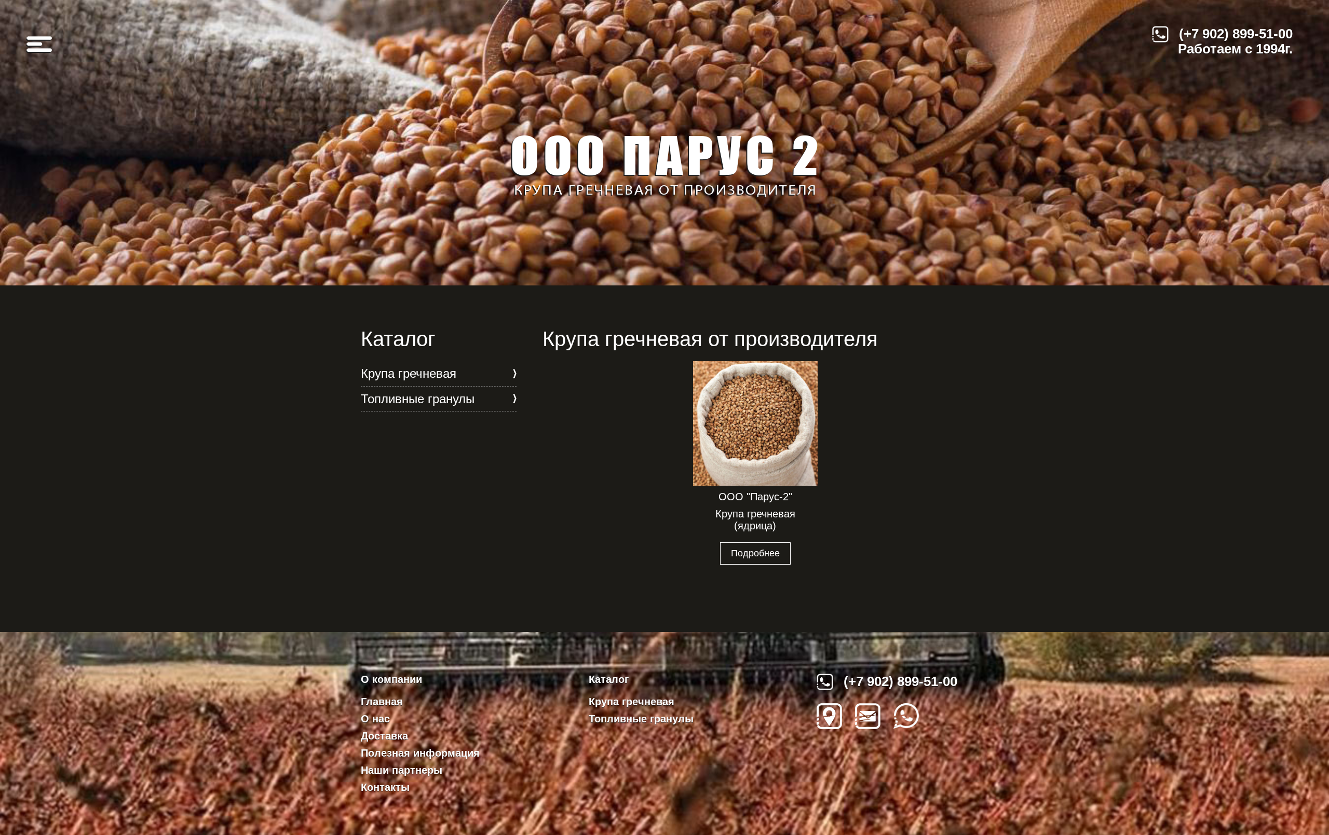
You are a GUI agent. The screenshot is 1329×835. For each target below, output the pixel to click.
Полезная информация (420, 753)
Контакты (385, 787)
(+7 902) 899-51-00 (1236, 34)
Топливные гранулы (417, 399)
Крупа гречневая (408, 373)
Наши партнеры (401, 770)
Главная (382, 701)
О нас (375, 718)
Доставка (384, 736)
